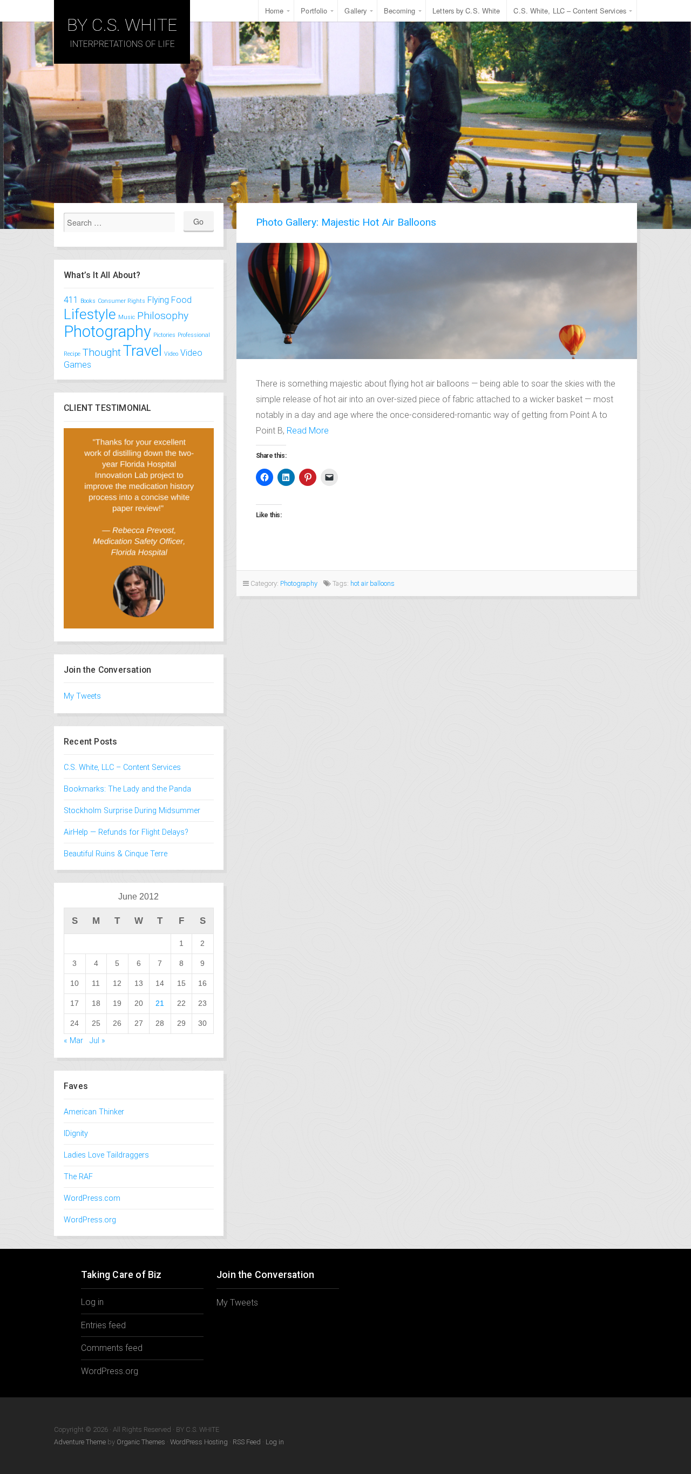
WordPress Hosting (199, 1442)
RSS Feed (247, 1442)
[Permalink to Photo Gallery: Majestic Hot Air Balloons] (437, 301)
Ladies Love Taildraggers (106, 1155)
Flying (158, 300)
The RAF (78, 1176)
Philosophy (162, 315)
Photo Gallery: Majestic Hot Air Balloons (346, 222)
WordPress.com (92, 1198)
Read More (308, 430)
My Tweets (82, 696)
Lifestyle (90, 314)
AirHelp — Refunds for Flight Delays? (126, 832)
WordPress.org (90, 1220)
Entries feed (103, 1325)
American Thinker (94, 1112)
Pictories (164, 335)
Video (171, 353)
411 (71, 300)
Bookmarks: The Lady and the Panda (127, 789)
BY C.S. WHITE (122, 25)
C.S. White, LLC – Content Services (569, 10)
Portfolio (314, 10)
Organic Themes (141, 1442)
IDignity (76, 1133)
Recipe (72, 353)
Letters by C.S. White (466, 10)
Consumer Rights (121, 301)
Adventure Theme (80, 1442)
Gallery (355, 10)
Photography (107, 331)
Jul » (97, 1040)
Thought (102, 352)
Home (274, 10)
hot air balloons (372, 583)
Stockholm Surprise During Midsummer (132, 810)
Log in (92, 1302)
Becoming (399, 10)
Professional (194, 335)
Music (126, 317)
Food (181, 300)
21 (159, 1003)
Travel (142, 351)
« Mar (73, 1040)
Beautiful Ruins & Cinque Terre (115, 853)
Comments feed (112, 1348)
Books (88, 301)
